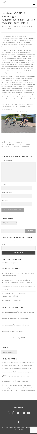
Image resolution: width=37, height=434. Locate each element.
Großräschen (14, 368)
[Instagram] (23, 413)
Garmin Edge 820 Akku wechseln (23, 338)
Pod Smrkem (29, 377)
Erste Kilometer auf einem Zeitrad (23, 312)
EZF (21, 365)
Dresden (6, 365)
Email (3, 244)
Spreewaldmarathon (18, 388)
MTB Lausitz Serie (20, 377)
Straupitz (28, 388)
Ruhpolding (4, 388)
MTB (4, 376)
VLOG (26, 391)
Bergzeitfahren (15, 362)
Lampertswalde (6, 372)
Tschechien (12, 390)
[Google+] (8, 413)
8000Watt (3, 362)
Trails (7, 391)
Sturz (32, 388)
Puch (9, 381)
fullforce (3, 368)
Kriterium (29, 368)
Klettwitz (24, 368)
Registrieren (15, 263)
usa (22, 390)
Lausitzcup (16, 144)
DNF (2, 365)
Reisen (26, 381)
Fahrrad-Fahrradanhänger (21, 325)
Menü (33, 4)
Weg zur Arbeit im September (11, 300)
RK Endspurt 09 (23, 104)
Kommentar (6, 161)
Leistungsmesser (29, 372)
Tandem (3, 391)
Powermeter (4, 381)
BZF (20, 362)
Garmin (8, 368)
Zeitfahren (31, 391)
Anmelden (4, 263)
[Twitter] (17, 413)
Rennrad (5, 385)
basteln (9, 362)
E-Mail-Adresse (8, 192)
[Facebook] (13, 413)
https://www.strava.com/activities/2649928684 (14, 112)
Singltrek (10, 388)
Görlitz (19, 368)
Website (4, 200)
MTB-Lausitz (12, 377)
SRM (24, 388)
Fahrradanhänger (27, 365)
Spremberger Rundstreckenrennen (15, 146)
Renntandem (13, 385)
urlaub (18, 390)
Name (4, 184)
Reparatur (20, 385)
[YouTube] (28, 413)
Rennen (19, 142)
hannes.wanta (7, 28)
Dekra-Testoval (30, 362)
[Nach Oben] (18, 422)
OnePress (24, 427)
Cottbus (23, 362)
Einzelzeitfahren (13, 365)
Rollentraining (27, 385)
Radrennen (26, 144)
